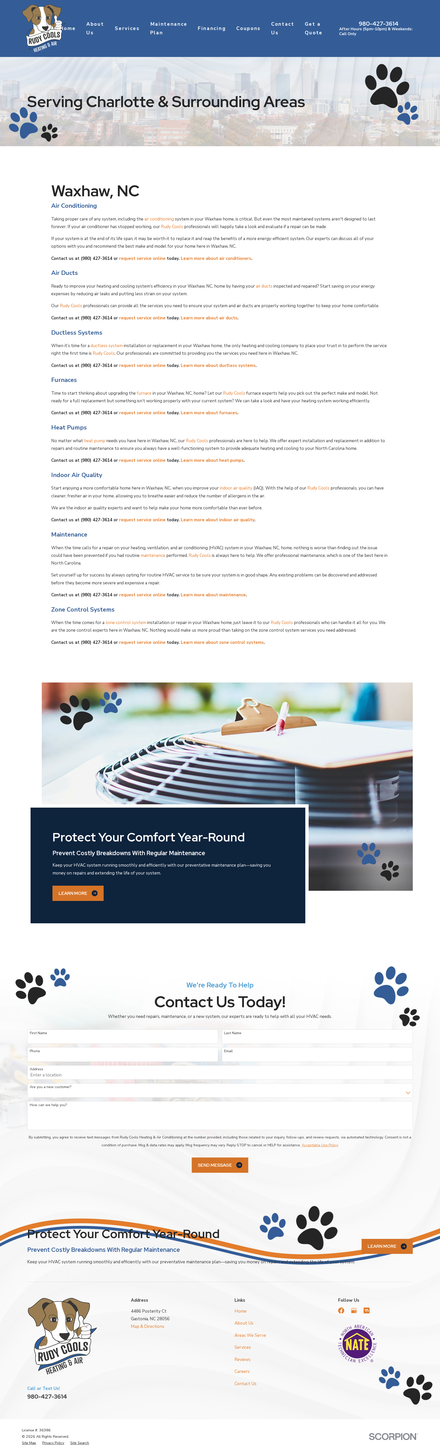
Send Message (215, 1165)
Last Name (232, 1033)
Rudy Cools (172, 227)
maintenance (153, 555)
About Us (244, 1323)
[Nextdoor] (367, 1311)
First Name (38, 1033)
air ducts (264, 286)
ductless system (107, 346)
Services (243, 1347)
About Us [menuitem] (95, 28)
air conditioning (159, 219)
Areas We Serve (250, 1335)
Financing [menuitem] (212, 28)
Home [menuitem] (68, 28)
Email (228, 1051)
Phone (35, 1051)
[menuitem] (29, 1443)
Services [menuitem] (127, 28)
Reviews (243, 1359)
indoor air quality (236, 488)
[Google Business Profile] (354, 1311)
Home (240, 1311)
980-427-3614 (378, 24)
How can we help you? (48, 1105)
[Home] (44, 28)
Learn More (73, 893)
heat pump (94, 441)
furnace (144, 393)
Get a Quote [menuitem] (314, 28)
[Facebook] (341, 1311)
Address (36, 1069)
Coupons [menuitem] (248, 28)
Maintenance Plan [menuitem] (168, 28)
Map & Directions (147, 1326)
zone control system (125, 623)
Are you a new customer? (50, 1087)
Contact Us (245, 1384)
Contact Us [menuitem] (282, 28)
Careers (242, 1371)
